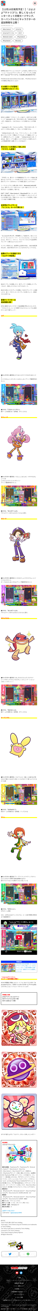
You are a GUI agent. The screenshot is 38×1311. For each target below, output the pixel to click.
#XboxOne (18, 41)
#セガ (20, 33)
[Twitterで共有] (10, 1254)
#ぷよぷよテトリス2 (8, 33)
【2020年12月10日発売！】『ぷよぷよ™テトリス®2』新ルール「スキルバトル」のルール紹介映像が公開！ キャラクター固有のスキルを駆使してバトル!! (26, 967)
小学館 (19, 1277)
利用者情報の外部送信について (19, 1291)
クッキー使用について (19, 1286)
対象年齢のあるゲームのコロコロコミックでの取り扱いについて (19, 1300)
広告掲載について (19, 1289)
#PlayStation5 (6, 41)
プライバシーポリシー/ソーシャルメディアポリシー (19, 1280)
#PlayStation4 (21, 37)
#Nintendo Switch (8, 37)
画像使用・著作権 (19, 1283)
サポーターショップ (19, 1294)
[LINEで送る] (28, 1254)
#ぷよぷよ (18, 29)
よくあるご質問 (19, 1297)
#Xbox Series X (7, 29)
